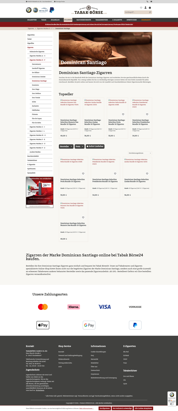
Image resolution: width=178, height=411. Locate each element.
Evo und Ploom (128, 376)
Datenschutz (95, 370)
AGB (60, 367)
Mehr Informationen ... (86, 408)
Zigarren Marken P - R (37, 139)
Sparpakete (31, 173)
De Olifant (35, 72)
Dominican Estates (38, 77)
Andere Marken (35, 152)
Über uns (94, 367)
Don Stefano (36, 93)
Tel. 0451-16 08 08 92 (33, 364)
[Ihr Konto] (145, 8)
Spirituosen (31, 169)
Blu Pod (126, 352)
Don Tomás (36, 97)
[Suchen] (150, 12)
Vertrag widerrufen (65, 363)
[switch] (172, 404)
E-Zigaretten (129, 346)
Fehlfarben (36, 110)
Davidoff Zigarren (38, 68)
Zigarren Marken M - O (38, 135)
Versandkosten (83, 396)
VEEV (125, 359)
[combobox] (136, 12)
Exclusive (35, 106)
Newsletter (94, 363)
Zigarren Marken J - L (37, 131)
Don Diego (35, 89)
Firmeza (35, 114)
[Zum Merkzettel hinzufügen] (123, 114)
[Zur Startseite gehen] (89, 9)
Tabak (29, 39)
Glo (124, 380)
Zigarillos (30, 43)
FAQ (92, 355)
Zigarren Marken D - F (37, 60)
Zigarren (30, 47)
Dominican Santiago (39, 81)
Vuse (125, 363)
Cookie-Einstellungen (98, 352)
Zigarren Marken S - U (37, 143)
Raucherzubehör (33, 156)
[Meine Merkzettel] (141, 8)
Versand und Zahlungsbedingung (70, 355)
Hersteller (64, 146)
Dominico (35, 85)
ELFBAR (126, 355)
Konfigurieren (105, 408)
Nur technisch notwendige (122, 408)
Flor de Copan (37, 118)
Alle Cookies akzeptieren (143, 408)
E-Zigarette (31, 164)
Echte (34, 102)
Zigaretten (31, 35)
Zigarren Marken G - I (37, 127)
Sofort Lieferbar (96, 146)
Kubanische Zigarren (37, 52)
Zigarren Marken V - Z (37, 148)
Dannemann (36, 64)
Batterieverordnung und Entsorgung (104, 378)
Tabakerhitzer (32, 160)
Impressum (95, 374)
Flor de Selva (36, 123)
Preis (78, 146)
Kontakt (61, 352)
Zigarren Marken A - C (37, 56)
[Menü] (175, 392)
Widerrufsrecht (63, 359)
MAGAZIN (94, 359)
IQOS (125, 384)
